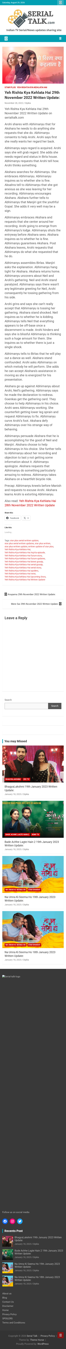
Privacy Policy (9, 1314)
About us (7, 1293)
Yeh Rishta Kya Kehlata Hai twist (20, 573)
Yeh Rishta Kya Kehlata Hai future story (23, 555)
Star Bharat (34, 890)
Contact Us (8, 1301)
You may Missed (15, 741)
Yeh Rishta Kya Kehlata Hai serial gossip (24, 564)
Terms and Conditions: (13, 1322)
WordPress (43, 1344)
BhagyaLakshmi (13, 779)
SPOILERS (7, 1318)
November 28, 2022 (14, 103)
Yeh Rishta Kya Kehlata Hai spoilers (21, 570)
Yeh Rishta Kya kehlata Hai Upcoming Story (25, 576)
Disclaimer (7, 1306)
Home (5, 1310)
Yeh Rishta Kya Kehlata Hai (32, 87)
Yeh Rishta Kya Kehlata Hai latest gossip (24, 561)
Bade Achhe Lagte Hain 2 (17, 834)
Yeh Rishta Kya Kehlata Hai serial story (23, 567)
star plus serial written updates (19, 543)
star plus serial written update (24, 540)
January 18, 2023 (13, 794)
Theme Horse (37, 1340)
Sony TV (35, 834)
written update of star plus (40, 546)
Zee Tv (26, 779)
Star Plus (10, 87)
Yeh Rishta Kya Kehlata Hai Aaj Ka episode (25, 552)
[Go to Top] (61, 1335)
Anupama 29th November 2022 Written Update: (32, 594)
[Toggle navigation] (6, 38)
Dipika (28, 103)
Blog (4, 1297)
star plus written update (16, 546)
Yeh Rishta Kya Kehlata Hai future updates (25, 558)
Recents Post (13, 1231)
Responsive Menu (60, 2)
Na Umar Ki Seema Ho (16, 890)
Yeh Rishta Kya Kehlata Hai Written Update (25, 579)
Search (8, 700)
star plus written (42, 543)
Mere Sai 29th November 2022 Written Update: (34, 604)
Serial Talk (32, 1336)
